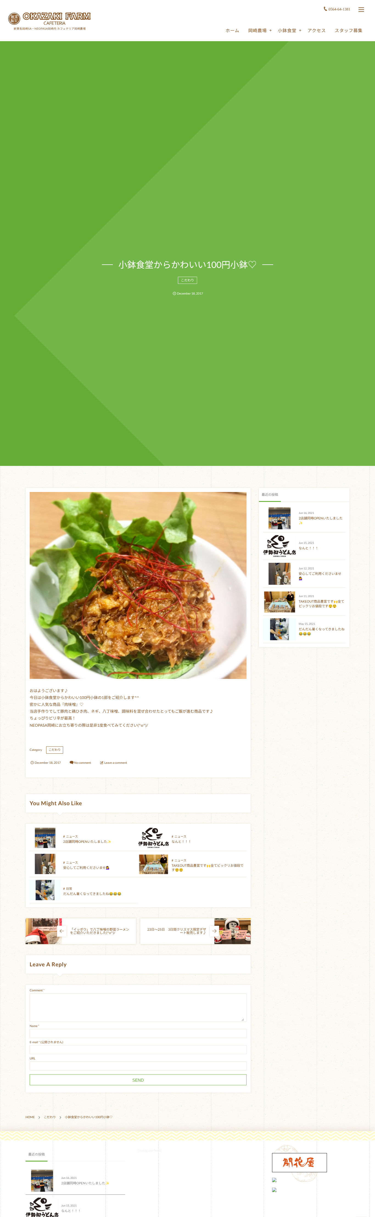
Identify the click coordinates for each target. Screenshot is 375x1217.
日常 (69, 889)
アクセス (316, 30)
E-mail (34, 1042)
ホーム (232, 30)
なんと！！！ (181, 842)
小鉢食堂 (287, 30)
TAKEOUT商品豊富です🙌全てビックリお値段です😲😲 (321, 603)
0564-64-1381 (339, 9)
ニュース (72, 836)
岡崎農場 (257, 30)
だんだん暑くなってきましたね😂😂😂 (92, 894)
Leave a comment (115, 763)
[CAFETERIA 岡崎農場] (49, 18)
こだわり (187, 280)
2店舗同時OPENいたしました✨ (87, 842)
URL (32, 1058)
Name (34, 1026)
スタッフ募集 (349, 30)
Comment (36, 990)
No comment (82, 763)
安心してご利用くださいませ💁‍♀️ (86, 868)
